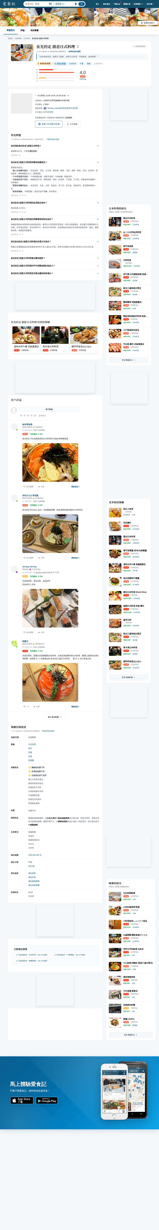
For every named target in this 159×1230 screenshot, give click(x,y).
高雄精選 (18, 38)
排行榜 (149, 4)
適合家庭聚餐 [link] (34, 881)
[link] (136, 225)
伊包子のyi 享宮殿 (30, 495)
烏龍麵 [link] (31, 760)
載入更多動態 (53, 717)
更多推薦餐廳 (127, 677)
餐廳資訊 (11, 30)
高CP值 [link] (31, 866)
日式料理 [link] (32, 744)
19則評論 (83, 79)
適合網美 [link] (32, 873)
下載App (116, 4)
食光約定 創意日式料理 (55, 46)
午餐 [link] (81, 64)
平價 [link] (30, 862)
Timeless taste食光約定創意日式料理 (62, 108)
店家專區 (137, 4)
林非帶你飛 (27, 424)
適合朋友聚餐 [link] (34, 885)
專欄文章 (127, 4)
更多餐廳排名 (127, 360)
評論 (23, 30)
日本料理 (26, 38)
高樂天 (25, 641)
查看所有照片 (149, 23)
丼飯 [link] (30, 752)
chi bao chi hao (29, 567)
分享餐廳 (74, 124)
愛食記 (10, 38)
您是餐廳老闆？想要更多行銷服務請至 (53, 118)
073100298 (48, 112)
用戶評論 (16, 400)
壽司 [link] (30, 748)
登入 (97, 4)
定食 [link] (30, 756)
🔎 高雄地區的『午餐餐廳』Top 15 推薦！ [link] (70, 955)
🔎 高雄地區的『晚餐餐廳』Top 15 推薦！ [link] (32, 961)
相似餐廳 (35, 30)
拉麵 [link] (133, 515)
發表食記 (106, 4)
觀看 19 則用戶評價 (51, 124)
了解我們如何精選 (74, 51)
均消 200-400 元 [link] (34, 855)
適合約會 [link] (32, 877)
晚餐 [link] (89, 64)
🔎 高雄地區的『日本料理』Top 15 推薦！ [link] (32, 955)
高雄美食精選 (45, 63)
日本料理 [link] (72, 64)
